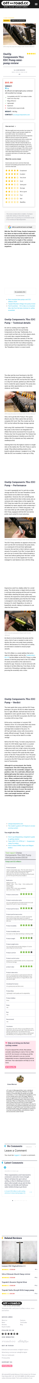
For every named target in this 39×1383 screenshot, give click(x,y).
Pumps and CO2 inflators (13, 861)
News (3, 1322)
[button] (36, 4)
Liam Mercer (12, 1084)
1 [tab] (12, 1200)
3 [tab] (15, 1200)
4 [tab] (17, 1200)
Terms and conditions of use (24, 1378)
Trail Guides (23, 1322)
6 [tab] (20, 1200)
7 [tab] (21, 1200)
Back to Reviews (9, 17)
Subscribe (11, 1067)
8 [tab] (23, 1200)
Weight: (8, 111)
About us (4, 1320)
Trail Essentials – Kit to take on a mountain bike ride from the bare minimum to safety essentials (21, 308)
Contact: (9, 115)
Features (22, 1320)
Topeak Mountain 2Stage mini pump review (21, 304)
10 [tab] (26, 1200)
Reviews (4, 1324)
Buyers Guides (6, 1327)
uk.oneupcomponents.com (21, 115)
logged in (17, 1155)
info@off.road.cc (23, 1349)
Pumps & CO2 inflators (18, 20)
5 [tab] (18, 1200)
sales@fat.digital (22, 1352)
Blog (21, 1324)
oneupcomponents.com (15, 824)
